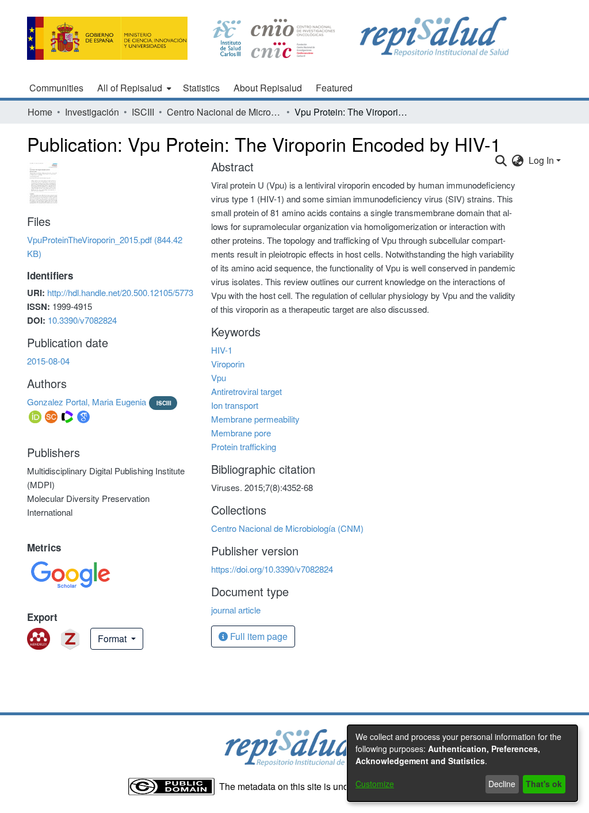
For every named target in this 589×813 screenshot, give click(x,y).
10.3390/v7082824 (82, 320)
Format (113, 638)
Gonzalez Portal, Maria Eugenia (86, 402)
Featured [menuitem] (334, 87)
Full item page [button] (258, 636)
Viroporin (227, 364)
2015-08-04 (48, 361)
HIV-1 (221, 350)
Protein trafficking (243, 446)
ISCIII (143, 111)
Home (40, 111)
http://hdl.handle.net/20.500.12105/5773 (120, 292)
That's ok (544, 783)
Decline (501, 783)
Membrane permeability (255, 419)
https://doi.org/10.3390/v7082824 (272, 569)
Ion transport (234, 405)
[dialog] (462, 763)
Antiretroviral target (246, 391)
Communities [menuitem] (56, 87)
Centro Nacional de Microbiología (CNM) (224, 111)
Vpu (218, 377)
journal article (236, 610)
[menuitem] (133, 88)
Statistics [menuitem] (201, 87)
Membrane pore (241, 433)
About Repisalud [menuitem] (268, 87)
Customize (374, 783)
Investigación (92, 111)
